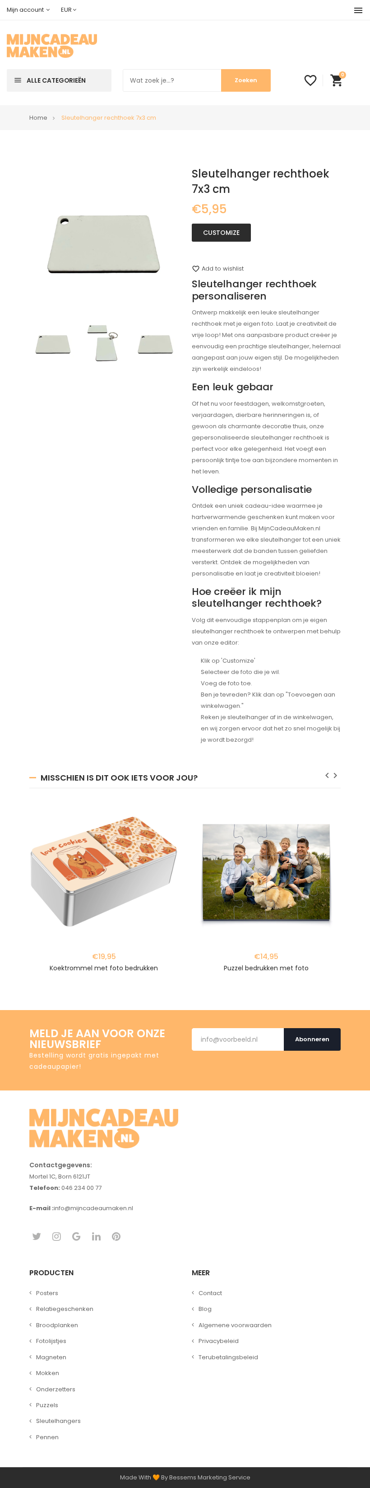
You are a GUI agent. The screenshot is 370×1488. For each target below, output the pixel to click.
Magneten (51, 1357)
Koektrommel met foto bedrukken (104, 968)
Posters (47, 1293)
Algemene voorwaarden (235, 1325)
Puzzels (47, 1405)
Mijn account (26, 9)
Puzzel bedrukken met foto (266, 968)
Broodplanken (57, 1325)
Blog (205, 1309)
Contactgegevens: (60, 1165)
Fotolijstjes (51, 1341)
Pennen (47, 1437)
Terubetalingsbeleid (228, 1357)
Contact (210, 1293)
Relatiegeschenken (64, 1309)
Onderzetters (55, 1389)
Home (38, 117)
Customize (221, 232)
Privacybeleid (219, 1341)
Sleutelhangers (58, 1421)
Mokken (47, 1373)
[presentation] (327, 777)
